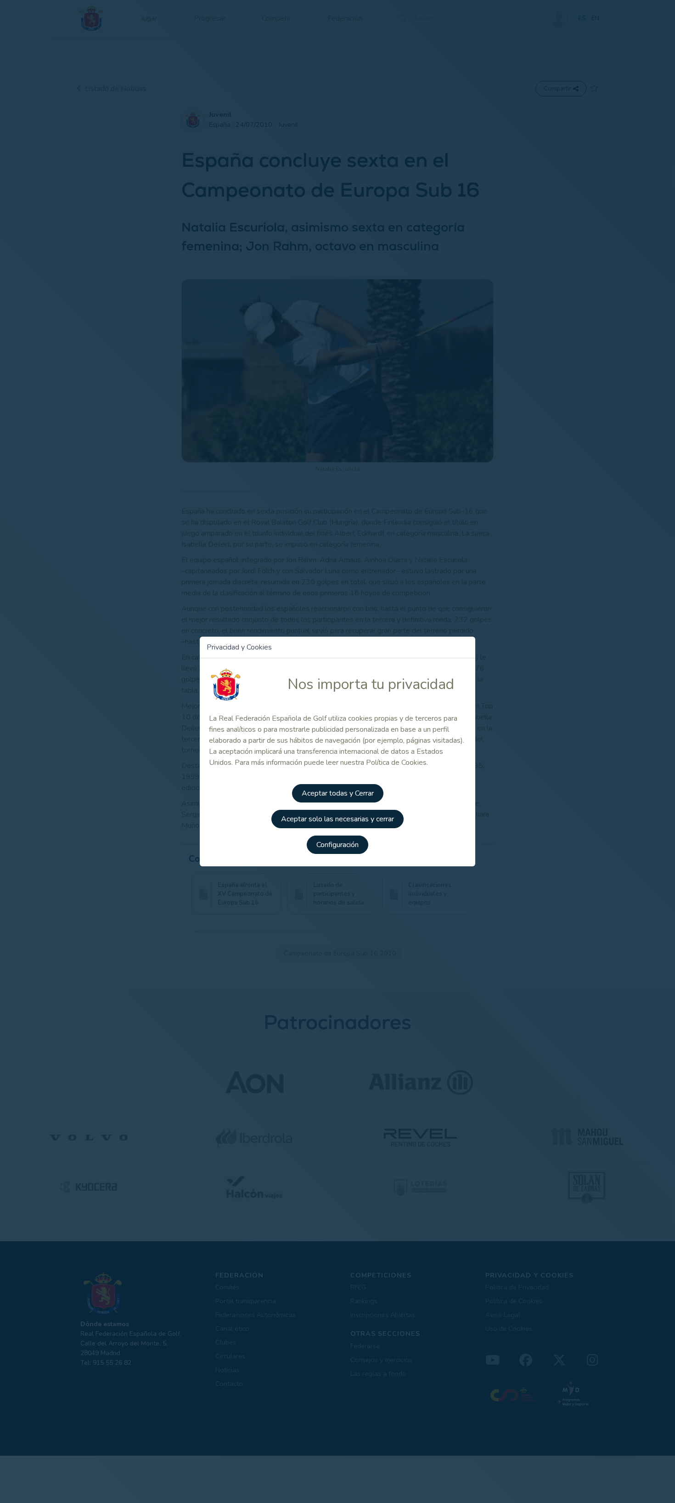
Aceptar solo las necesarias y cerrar (337, 819)
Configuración (337, 845)
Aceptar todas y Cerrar (338, 793)
